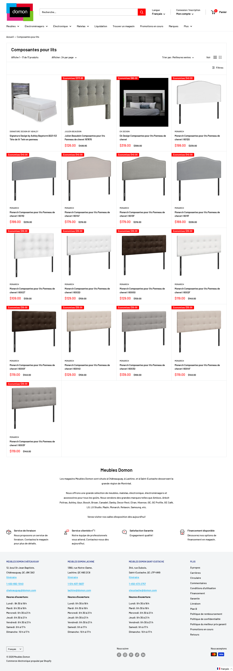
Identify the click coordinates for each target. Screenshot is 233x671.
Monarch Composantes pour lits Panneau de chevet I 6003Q (142, 367)
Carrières (195, 572)
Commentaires (198, 583)
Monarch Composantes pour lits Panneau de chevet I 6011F (197, 214)
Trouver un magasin (124, 26)
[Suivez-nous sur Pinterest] (131, 654)
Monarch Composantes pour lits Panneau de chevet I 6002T (32, 290)
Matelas (81, 26)
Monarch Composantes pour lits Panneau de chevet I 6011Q (32, 214)
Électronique (60, 26)
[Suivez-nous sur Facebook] (119, 654)
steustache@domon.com (143, 590)
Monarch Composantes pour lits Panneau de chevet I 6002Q (87, 290)
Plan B (193, 608)
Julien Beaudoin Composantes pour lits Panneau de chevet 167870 (85, 137)
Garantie (195, 598)
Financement (197, 593)
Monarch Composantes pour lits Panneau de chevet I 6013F (142, 214)
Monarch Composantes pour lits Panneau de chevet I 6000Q (142, 290)
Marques (173, 26)
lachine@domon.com (79, 590)
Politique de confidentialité (205, 618)
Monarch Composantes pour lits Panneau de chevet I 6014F (87, 214)
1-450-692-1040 (14, 583)
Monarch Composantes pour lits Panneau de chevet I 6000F (32, 367)
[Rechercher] (142, 12)
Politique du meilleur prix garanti (208, 624)
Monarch (179, 131)
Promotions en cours (151, 26)
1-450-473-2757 (137, 583)
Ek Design (125, 131)
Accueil (10, 37)
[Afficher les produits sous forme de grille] (215, 57)
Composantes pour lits (28, 37)
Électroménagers (34, 26)
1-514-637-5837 (76, 583)
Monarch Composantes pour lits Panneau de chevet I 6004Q (87, 367)
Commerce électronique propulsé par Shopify (28, 661)
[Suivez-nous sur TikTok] (137, 654)
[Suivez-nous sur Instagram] (125, 654)
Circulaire (195, 577)
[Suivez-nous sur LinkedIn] (143, 654)
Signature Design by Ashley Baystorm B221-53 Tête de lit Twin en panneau (33, 137)
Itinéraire (11, 577)
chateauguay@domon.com (21, 590)
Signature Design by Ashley (24, 131)
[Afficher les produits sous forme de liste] (220, 57)
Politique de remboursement (206, 613)
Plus (186, 26)
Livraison (195, 603)
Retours (194, 634)
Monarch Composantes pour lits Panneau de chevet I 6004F (197, 367)
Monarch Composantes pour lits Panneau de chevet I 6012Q (197, 137)
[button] (225, 669)
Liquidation (100, 26)
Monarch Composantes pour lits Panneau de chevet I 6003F (32, 443)
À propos (195, 567)
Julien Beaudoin (73, 131)
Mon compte (183, 13)
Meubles (11, 26)
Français (12, 649)
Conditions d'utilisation (203, 588)
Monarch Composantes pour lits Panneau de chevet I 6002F (197, 290)
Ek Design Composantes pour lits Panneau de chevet (143, 137)
